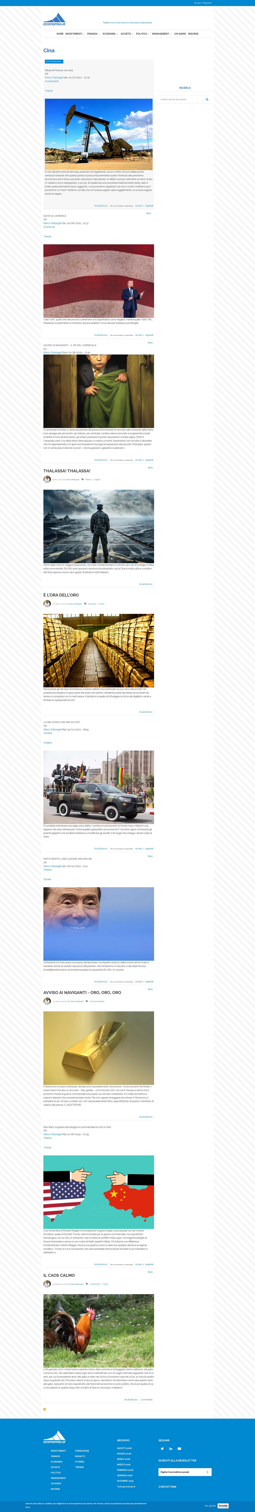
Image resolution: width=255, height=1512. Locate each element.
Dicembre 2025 (125, 1481)
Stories (47, 879)
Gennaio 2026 (125, 1475)
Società (126, 33)
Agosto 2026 (124, 1448)
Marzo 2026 (123, 1464)
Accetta (223, 1505)
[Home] (54, 18)
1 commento (146, 1399)
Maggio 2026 (124, 1453)
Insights (97, 480)
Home (60, 33)
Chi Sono (56, 1483)
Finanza (92, 33)
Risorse (193, 33)
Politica (141, 33)
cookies (48, 1504)
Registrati (207, 3)
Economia (109, 33)
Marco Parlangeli (54, 77)
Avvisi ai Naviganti (97, 1001)
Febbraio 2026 (125, 1470)
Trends (49, 90)
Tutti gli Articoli (125, 1486)
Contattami (167, 1486)
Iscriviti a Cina (44, 1409)
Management (160, 33)
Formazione (82, 1451)
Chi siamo (180, 33)
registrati (149, 206)
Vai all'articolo (101, 207)
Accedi (197, 3)
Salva (148, 213)
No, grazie (210, 1505)
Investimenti (74, 33)
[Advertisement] (185, 65)
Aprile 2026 (123, 1459)
